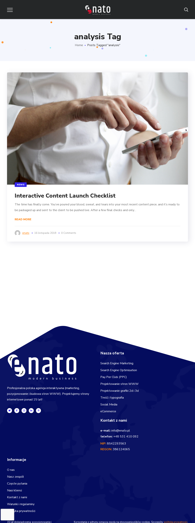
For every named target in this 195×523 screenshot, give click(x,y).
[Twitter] (9, 410)
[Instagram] (24, 410)
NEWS (20, 184)
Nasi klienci (14, 490)
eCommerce (108, 411)
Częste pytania (17, 483)
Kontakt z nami (17, 497)
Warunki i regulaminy (20, 504)
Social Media (108, 404)
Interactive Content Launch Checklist (65, 196)
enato (25, 233)
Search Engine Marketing (116, 363)
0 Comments (68, 233)
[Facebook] (16, 410)
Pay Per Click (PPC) (113, 377)
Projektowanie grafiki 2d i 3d (119, 391)
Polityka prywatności (21, 511)
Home (79, 45)
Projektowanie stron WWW (119, 384)
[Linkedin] (31, 410)
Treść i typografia (112, 398)
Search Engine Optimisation (118, 370)
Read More (23, 219)
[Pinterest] (38, 410)
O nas (11, 470)
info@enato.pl (120, 430)
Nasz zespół (15, 477)
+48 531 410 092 (125, 436)
